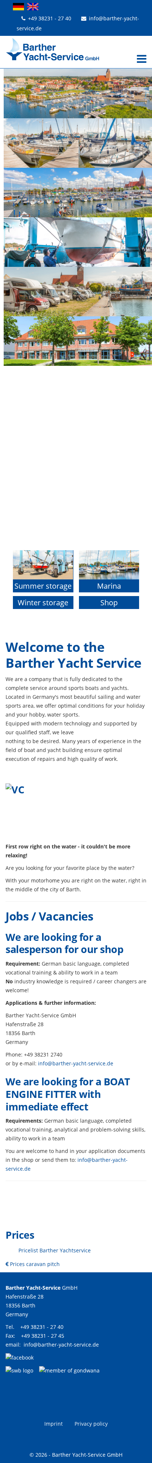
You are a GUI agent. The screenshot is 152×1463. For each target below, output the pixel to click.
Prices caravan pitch (34, 1264)
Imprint (53, 1423)
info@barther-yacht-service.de (75, 1063)
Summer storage (43, 586)
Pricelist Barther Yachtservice (54, 1250)
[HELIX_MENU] (139, 59)
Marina (109, 586)
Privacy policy (91, 1423)
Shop (109, 603)
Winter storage (43, 603)
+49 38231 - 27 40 (49, 18)
